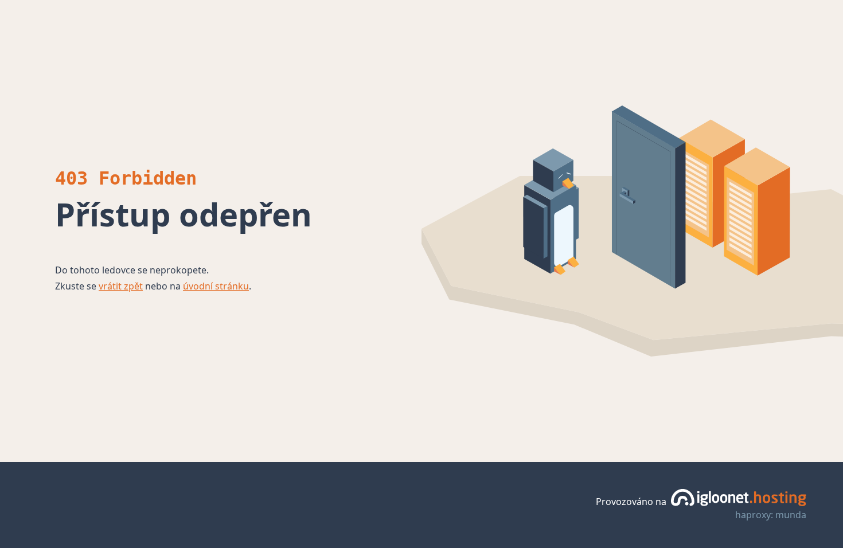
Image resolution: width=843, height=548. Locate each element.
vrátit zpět (121, 286)
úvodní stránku (216, 286)
